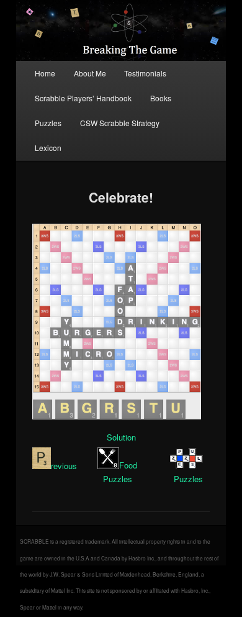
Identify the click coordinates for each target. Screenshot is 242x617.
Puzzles (48, 122)
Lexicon (48, 147)
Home (45, 73)
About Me (90, 73)
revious (64, 466)
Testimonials (145, 73)
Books (160, 98)
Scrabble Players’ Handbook (83, 98)
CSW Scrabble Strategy (119, 122)
